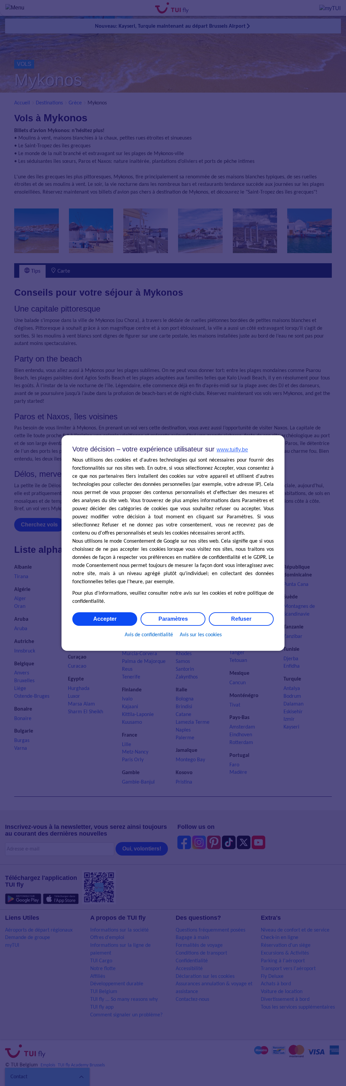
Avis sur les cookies (201, 635)
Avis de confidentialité (149, 635)
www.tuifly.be (232, 449)
